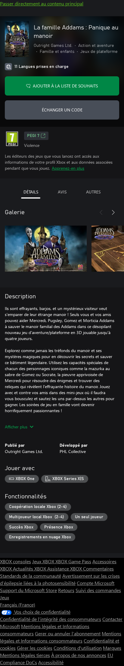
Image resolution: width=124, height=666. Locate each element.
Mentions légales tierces (25, 655)
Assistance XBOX (65, 568)
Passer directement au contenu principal (41, 3)
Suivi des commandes (98, 590)
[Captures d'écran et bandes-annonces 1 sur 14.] (46, 248)
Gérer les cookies (34, 648)
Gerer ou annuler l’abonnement (68, 633)
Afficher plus (16, 427)
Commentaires (98, 568)
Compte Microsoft (95, 583)
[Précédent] (101, 212)
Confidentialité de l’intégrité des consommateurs (50, 619)
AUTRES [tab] (93, 192)
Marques (112, 648)
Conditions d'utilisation (78, 648)
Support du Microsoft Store (28, 590)
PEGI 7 (33, 136)
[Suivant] (113, 212)
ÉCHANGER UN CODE (62, 110)
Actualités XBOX (30, 568)
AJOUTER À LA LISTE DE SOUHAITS (65, 86)
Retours (66, 590)
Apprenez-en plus (68, 168)
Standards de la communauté (30, 576)
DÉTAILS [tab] (30, 192)
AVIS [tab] (62, 192)
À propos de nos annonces (78, 655)
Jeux (4, 597)
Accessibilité (51, 662)
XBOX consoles (15, 561)
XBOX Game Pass (73, 561)
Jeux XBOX (43, 561)
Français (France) (17, 604)
